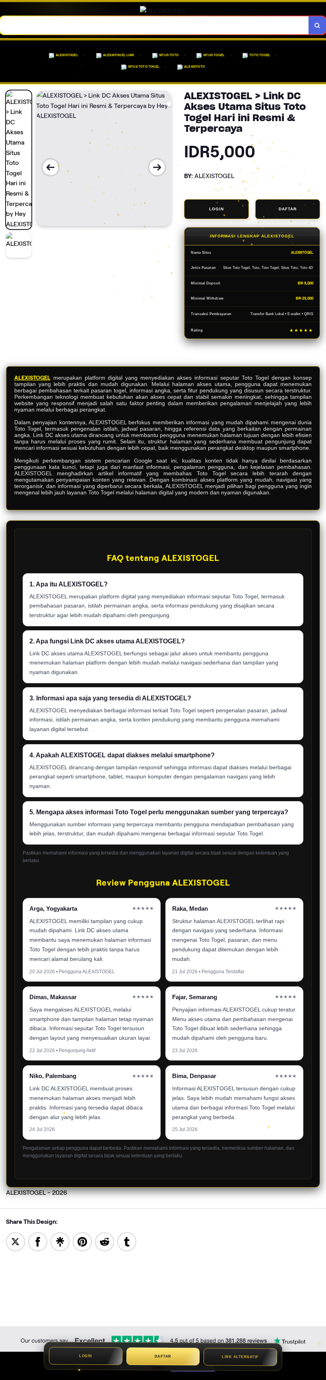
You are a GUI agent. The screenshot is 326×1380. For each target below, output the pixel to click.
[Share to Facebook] (37, 1241)
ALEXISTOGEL (32, 377)
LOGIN (216, 209)
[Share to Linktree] (60, 1241)
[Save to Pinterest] (82, 1241)
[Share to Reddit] (104, 1241)
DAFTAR (288, 209)
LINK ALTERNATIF (240, 1358)
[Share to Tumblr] (126, 1241)
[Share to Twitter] (15, 1241)
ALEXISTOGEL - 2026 (36, 1192)
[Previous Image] (50, 167)
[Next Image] (157, 167)
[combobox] (154, 25)
